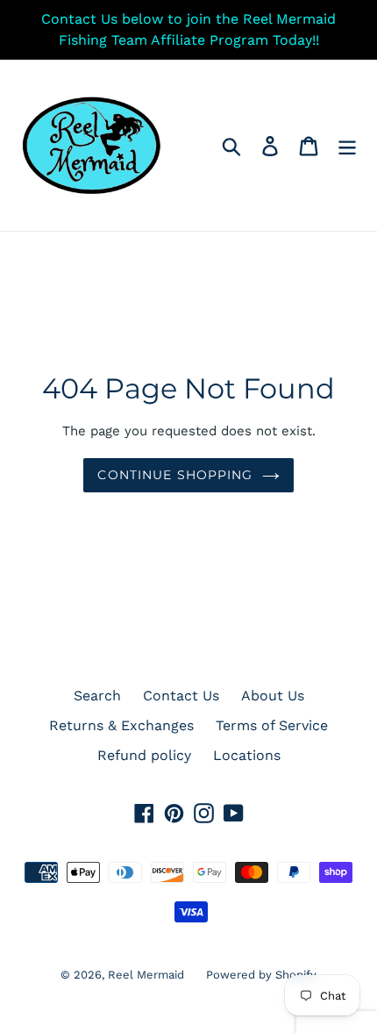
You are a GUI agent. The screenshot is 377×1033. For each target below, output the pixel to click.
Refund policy (144, 755)
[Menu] (347, 145)
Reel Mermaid (146, 974)
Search (97, 695)
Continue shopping (175, 475)
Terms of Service (272, 725)
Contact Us (181, 695)
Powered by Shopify (261, 974)
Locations (247, 755)
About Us (272, 695)
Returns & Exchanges (121, 725)
